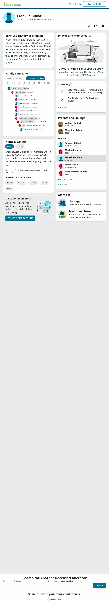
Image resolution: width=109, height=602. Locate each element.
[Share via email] (95, 26)
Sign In (77, 4)
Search (100, 585)
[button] (81, 91)
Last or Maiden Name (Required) (61, 581)
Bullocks (33, 183)
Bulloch (21, 183)
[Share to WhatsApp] (88, 26)
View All (62, 107)
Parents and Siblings (36, 78)
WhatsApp (55, 599)
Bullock (9, 146)
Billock (44, 183)
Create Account (94, 4)
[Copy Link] (103, 26)
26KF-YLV (47, 19)
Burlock (10, 183)
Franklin (20, 146)
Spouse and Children (15, 78)
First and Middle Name (12, 581)
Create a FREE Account (20, 218)
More (9, 63)
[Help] (69, 4)
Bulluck (9, 188)
